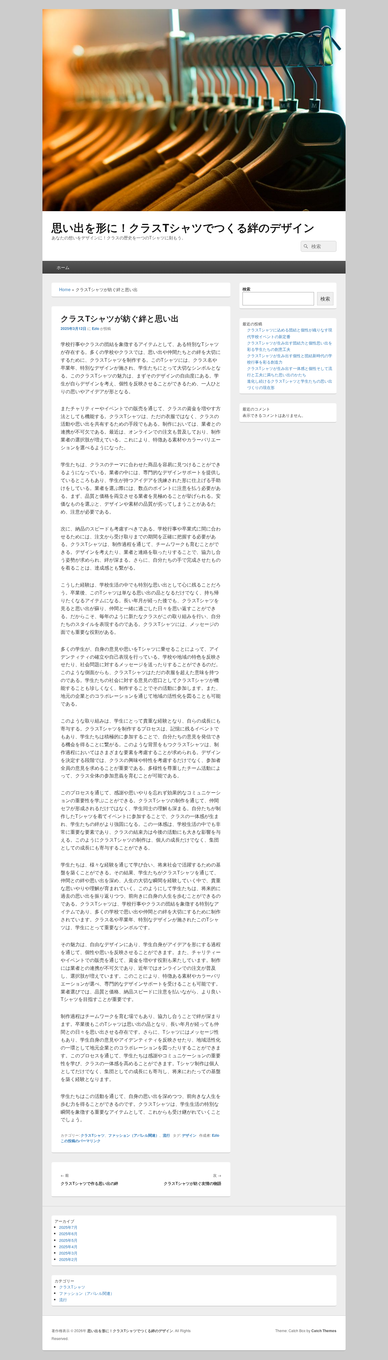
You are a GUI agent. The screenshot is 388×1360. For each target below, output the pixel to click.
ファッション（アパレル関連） (133, 1135)
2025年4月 (68, 1246)
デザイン (189, 1135)
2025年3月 (68, 1253)
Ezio (95, 328)
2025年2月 (68, 1259)
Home (65, 289)
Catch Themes (323, 1330)
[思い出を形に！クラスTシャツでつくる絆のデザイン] (194, 209)
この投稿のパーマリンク (81, 1140)
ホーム (63, 267)
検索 (246, 289)
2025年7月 (68, 1227)
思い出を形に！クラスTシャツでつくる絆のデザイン (183, 227)
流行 (166, 1135)
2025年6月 (68, 1233)
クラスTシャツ (93, 1135)
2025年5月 (68, 1240)
